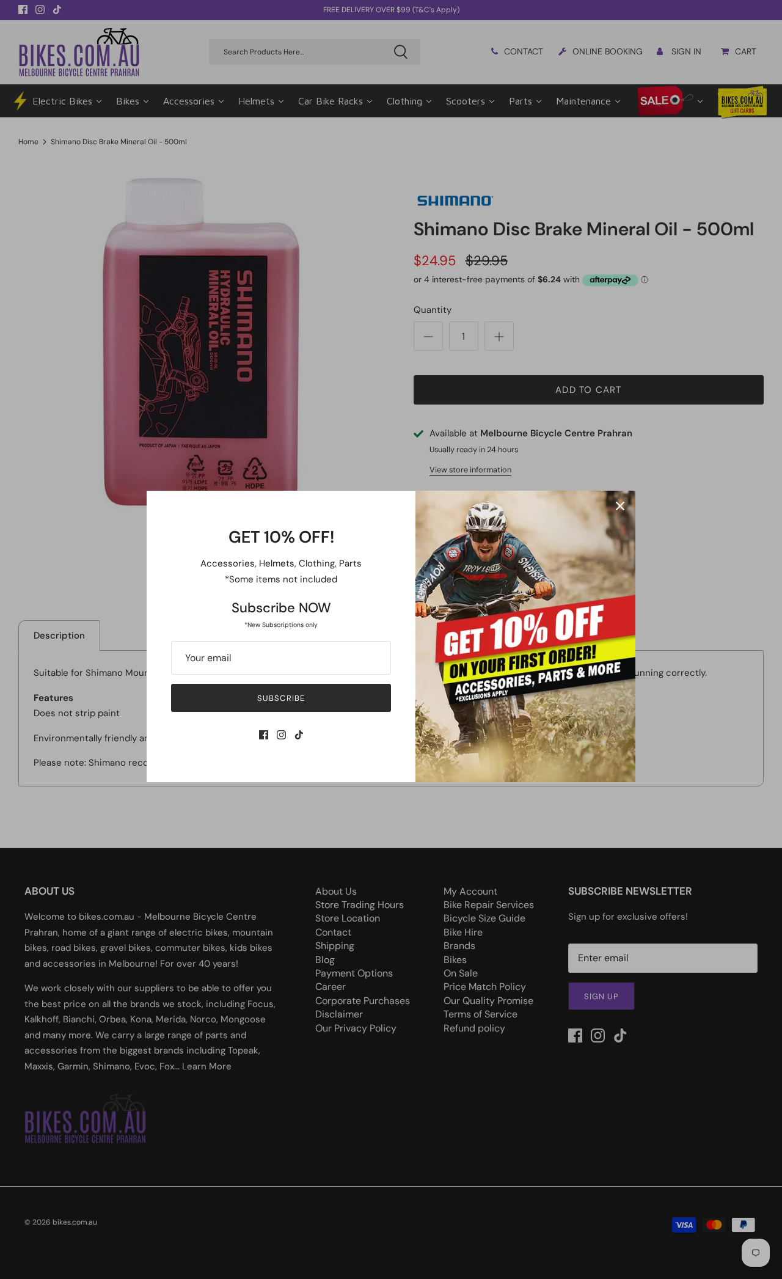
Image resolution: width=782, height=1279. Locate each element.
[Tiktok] (299, 734)
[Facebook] (263, 734)
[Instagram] (281, 734)
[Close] (620, 506)
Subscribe (280, 698)
